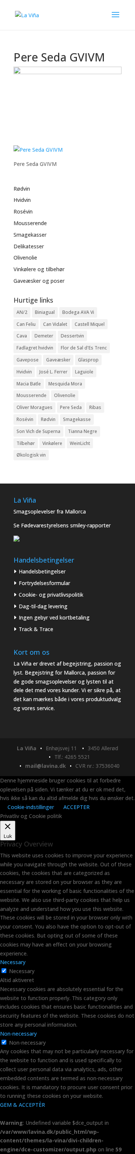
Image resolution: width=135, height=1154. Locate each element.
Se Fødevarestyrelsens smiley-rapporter (62, 525)
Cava (21, 336)
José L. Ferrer (53, 372)
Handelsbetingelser (42, 571)
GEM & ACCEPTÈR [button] (22, 1104)
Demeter (43, 336)
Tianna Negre (82, 431)
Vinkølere (52, 443)
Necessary (21, 971)
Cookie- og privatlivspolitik (51, 594)
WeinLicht (80, 443)
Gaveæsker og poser (39, 280)
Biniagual (45, 312)
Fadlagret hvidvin (34, 348)
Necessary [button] (13, 962)
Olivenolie (25, 257)
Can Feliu (26, 324)
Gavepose (27, 360)
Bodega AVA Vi (78, 312)
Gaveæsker (58, 360)
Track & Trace (36, 629)
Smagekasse (77, 419)
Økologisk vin (31, 455)
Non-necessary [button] (18, 1033)
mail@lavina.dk (45, 765)
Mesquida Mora (65, 384)
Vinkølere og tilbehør (39, 269)
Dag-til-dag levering (43, 606)
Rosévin (23, 211)
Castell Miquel (90, 324)
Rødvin (22, 188)
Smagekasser (30, 234)
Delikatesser (29, 246)
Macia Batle (28, 384)
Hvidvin (22, 199)
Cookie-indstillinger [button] (31, 807)
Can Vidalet (55, 324)
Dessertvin (72, 336)
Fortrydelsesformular (44, 583)
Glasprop (88, 360)
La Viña (26, 748)
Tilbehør (25, 443)
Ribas (95, 407)
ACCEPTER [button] (76, 807)
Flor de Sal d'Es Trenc (84, 348)
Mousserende (30, 223)
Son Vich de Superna (38, 431)
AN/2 (21, 312)
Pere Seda (71, 407)
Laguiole (84, 372)
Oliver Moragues (34, 407)
